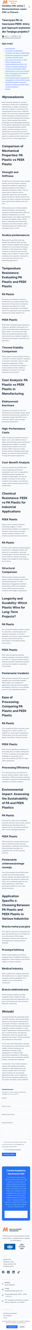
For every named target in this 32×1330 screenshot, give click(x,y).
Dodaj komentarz (7, 1122)
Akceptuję (12, 1149)
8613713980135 (10, 1285)
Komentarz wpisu (9, 1154)
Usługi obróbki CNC (9, 1264)
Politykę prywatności (15, 1149)
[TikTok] (18, 1272)
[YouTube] (8, 1272)
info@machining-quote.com (14, 1291)
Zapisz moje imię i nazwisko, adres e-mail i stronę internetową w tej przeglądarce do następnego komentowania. (14, 1144)
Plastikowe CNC (8, 1262)
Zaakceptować (12, 1326)
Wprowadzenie (10, 48)
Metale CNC (7, 1259)
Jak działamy (7, 1315)
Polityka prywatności (10, 1313)
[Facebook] (3, 1272)
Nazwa (4, 1098)
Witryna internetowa (8, 1114)
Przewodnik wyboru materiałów (11, 38)
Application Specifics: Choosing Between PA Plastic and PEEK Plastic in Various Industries (17, 84)
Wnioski (7, 89)
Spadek (22, 1326)
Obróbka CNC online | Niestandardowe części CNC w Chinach (14, 9)
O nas (5, 1318)
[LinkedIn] (13, 1272)
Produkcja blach (8, 1266)
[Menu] (29, 7)
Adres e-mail (6, 1106)
